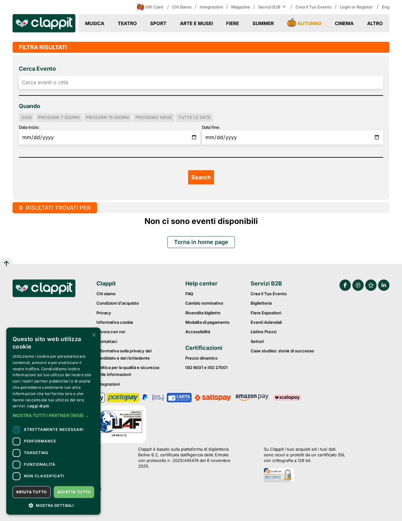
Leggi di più (38, 406)
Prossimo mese (153, 117)
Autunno (309, 23)
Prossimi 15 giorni (107, 117)
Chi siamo (182, 6)
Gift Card (154, 6)
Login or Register (357, 6)
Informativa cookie (114, 322)
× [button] (93, 334)
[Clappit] (44, 289)
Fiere (232, 23)
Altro (375, 23)
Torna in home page (201, 242)
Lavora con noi (110, 331)
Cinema (344, 23)
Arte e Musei (196, 23)
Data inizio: (29, 127)
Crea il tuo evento (314, 6)
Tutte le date (194, 117)
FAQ (189, 293)
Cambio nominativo (204, 303)
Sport (158, 23)
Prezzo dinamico (201, 358)
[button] (53, 415)
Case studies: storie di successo (282, 350)
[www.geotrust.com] (304, 476)
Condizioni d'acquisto (117, 303)
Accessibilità (197, 331)
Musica (94, 23)
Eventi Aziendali (266, 322)
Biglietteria (261, 303)
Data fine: (211, 127)
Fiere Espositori (266, 312)
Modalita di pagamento (207, 322)
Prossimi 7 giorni (59, 117)
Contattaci (106, 341)
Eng (385, 6)
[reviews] (371, 285)
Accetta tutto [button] (74, 492)
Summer (263, 23)
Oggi (26, 117)
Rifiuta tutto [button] (31, 492)
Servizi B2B (269, 6)
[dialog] (53, 421)
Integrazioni (211, 6)
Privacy (103, 312)
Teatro (127, 23)
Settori (257, 341)
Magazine (240, 6)
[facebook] (345, 285)
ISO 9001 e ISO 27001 (206, 367)
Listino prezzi (263, 331)
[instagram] (358, 285)
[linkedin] (383, 285)
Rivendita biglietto (202, 312)
